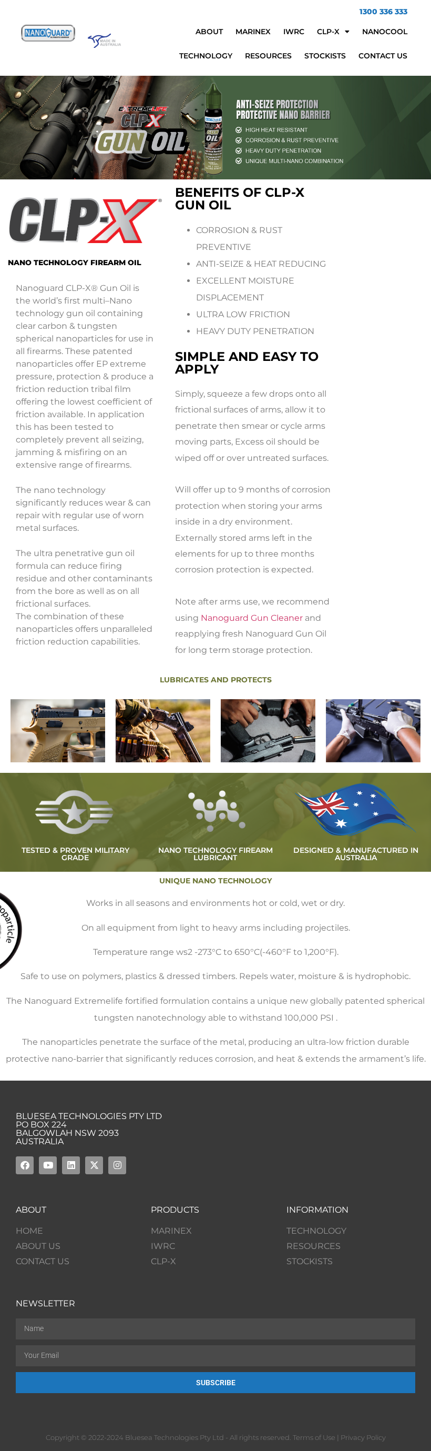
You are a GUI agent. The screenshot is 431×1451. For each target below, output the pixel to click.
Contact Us (382, 56)
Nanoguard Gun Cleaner (252, 618)
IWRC (293, 31)
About (209, 31)
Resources (268, 56)
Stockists (325, 56)
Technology (205, 56)
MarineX (253, 31)
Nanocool (384, 31)
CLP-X (328, 31)
